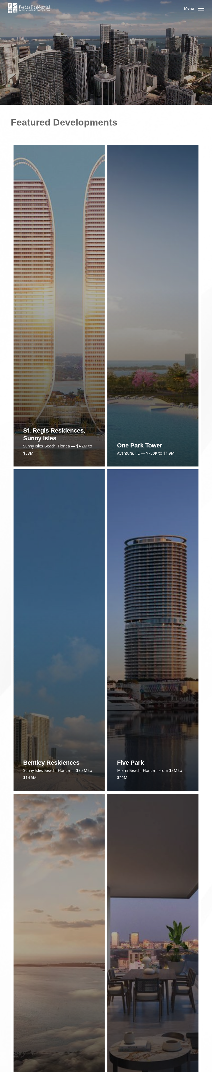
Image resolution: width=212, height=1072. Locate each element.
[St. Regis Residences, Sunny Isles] (59, 305)
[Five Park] (152, 630)
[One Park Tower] (152, 305)
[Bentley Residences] (59, 630)
